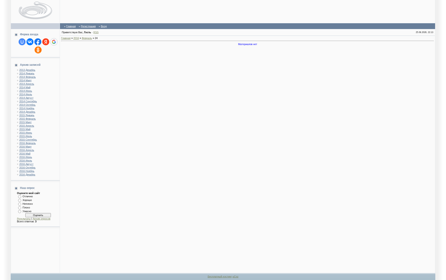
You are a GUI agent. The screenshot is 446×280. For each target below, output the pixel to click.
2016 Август (26, 164)
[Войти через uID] (22, 41)
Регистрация (88, 26)
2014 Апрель (26, 83)
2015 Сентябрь (28, 139)
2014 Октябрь (27, 104)
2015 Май (24, 129)
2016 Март (25, 146)
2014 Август (26, 97)
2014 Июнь (25, 90)
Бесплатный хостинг (220, 276)
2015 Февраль (27, 118)
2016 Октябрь (27, 167)
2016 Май (24, 153)
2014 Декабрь (27, 111)
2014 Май (24, 87)
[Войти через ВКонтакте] (29, 41)
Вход (104, 26)
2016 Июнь (25, 157)
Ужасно (27, 211)
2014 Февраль (27, 77)
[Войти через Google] (54, 42)
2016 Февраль (27, 143)
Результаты (24, 218)
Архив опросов (41, 218)
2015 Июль (25, 136)
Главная (71, 26)
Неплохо (28, 203)
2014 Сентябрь (28, 101)
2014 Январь (26, 73)
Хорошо (27, 200)
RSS (95, 32)
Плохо (26, 207)
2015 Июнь (25, 132)
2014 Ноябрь (26, 108)
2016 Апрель (26, 150)
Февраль (87, 38)
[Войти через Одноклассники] (38, 49)
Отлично (28, 196)
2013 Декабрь (27, 70)
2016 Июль (25, 160)
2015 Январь (26, 115)
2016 (76, 38)
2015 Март (25, 122)
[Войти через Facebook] (37, 41)
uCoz (236, 276)
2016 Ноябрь (26, 171)
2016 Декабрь (27, 174)
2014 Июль (25, 94)
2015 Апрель (26, 125)
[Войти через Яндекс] (45, 41)
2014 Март (25, 80)
